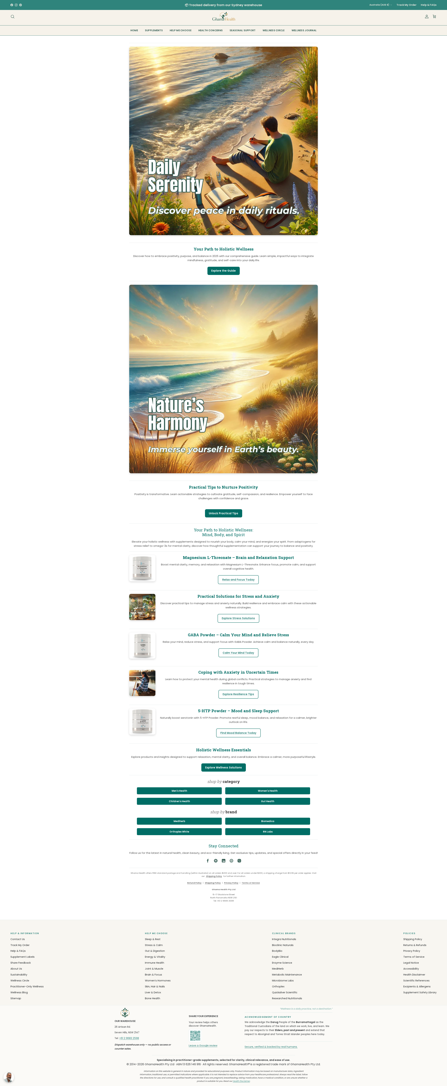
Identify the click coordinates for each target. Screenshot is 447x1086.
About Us (16, 968)
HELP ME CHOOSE (180, 30)
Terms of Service (251, 882)
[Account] (426, 16)
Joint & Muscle (154, 968)
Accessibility (411, 968)
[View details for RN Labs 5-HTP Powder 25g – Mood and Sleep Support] (142, 734)
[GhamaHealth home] (147, 1012)
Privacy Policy (231, 882)
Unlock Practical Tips (223, 513)
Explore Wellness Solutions (223, 767)
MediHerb (278, 968)
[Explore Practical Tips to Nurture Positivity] (223, 475)
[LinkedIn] (223, 861)
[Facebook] (208, 861)
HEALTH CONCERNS (210, 30)
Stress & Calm (154, 945)
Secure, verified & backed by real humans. (271, 1046)
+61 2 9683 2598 (129, 1038)
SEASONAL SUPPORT (242, 30)
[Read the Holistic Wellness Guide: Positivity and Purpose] (223, 237)
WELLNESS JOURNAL (304, 30)
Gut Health (267, 801)
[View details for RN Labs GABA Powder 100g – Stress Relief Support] (142, 658)
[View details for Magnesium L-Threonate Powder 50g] (142, 580)
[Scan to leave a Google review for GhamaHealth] (207, 1035)
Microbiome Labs (283, 980)
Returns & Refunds (414, 945)
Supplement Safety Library (420, 992)
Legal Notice (411, 962)
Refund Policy (194, 882)
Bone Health (152, 998)
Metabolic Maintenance (287, 974)
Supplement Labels (22, 957)
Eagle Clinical (280, 957)
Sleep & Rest (152, 939)
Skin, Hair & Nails (155, 986)
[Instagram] (216, 861)
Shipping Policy (214, 876)
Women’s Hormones (158, 980)
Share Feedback (20, 962)
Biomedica (267, 821)
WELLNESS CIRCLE (274, 30)
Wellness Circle (19, 980)
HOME (134, 30)
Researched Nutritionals (287, 998)
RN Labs (268, 831)
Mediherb (179, 821)
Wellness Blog (19, 992)
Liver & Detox (153, 992)
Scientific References (416, 980)
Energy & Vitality (155, 957)
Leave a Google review (203, 1045)
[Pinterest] (231, 861)
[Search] (12, 16)
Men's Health (179, 791)
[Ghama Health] (223, 16)
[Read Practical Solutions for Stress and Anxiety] (142, 619)
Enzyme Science (282, 962)
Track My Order (406, 5)
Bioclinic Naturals (283, 945)
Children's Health (179, 801)
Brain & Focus (153, 974)
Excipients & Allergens (417, 986)
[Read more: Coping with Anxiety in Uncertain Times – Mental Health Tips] (142, 695)
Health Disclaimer (414, 974)
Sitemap (15, 998)
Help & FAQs (429, 5)
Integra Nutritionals (284, 939)
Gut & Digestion (155, 951)
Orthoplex (278, 986)
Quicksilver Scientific (284, 992)
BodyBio (277, 951)
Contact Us (17, 939)
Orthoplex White (179, 831)
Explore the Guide (223, 271)
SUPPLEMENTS (154, 30)
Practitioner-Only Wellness (27, 986)
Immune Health (154, 962)
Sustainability (18, 974)
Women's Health (268, 791)
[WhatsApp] (239, 861)
